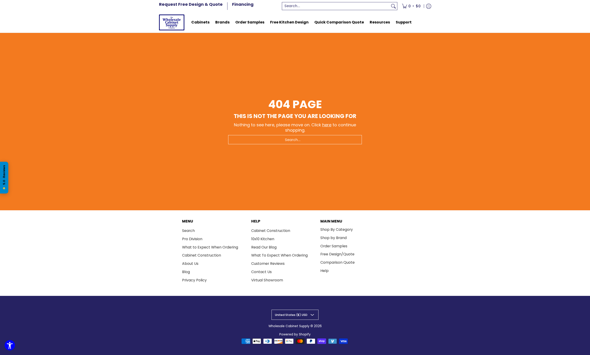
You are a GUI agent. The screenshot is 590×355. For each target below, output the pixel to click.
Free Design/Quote (337, 254)
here (326, 125)
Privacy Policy (194, 280)
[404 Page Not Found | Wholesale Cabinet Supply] (171, 22)
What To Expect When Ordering (279, 255)
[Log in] (428, 6)
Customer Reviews (268, 263)
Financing (243, 4)
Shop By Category (336, 229)
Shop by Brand (333, 237)
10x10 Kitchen (262, 239)
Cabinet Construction (201, 255)
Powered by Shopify (295, 334)
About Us (190, 263)
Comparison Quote (337, 262)
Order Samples (333, 246)
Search (188, 230)
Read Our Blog (264, 247)
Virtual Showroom (267, 280)
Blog (186, 271)
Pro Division (192, 239)
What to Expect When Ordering (210, 247)
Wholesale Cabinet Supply (289, 326)
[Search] (393, 6)
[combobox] (336, 6)
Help (324, 270)
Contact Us (261, 271)
